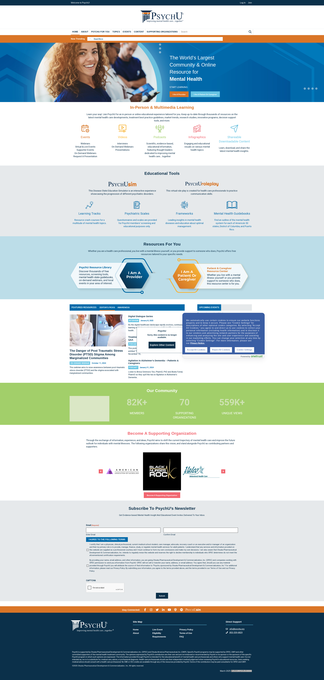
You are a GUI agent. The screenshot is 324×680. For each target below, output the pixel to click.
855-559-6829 (235, 632)
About (84, 32)
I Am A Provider (179, 94)
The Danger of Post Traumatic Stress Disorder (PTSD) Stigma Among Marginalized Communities (96, 354)
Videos (122, 137)
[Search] (250, 32)
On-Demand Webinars (85, 153)
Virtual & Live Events (85, 146)
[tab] (107, 307)
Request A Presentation (85, 156)
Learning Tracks (89, 213)
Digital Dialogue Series (140, 316)
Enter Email (90, 534)
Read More (98, 39)
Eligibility (156, 633)
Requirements (159, 637)
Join (250, 3)
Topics (116, 32)
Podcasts (160, 137)
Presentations (122, 150)
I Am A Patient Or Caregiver (205, 94)
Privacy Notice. (197, 343)
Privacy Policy (186, 630)
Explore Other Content (162, 345)
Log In (243, 3)
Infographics (197, 137)
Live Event (157, 630)
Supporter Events (85, 150)
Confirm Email (169, 534)
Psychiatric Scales (137, 213)
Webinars (85, 143)
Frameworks (184, 213)
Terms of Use (185, 633)
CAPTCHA (91, 580)
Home (75, 32)
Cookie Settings (244, 350)
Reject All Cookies (221, 350)
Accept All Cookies (196, 350)
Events (127, 32)
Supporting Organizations (162, 32)
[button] (101, 471)
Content (139, 32)
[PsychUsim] (193, 609)
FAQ (181, 637)
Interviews (122, 143)
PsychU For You (100, 32)
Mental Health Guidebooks (232, 213)
